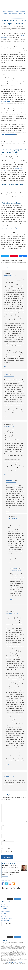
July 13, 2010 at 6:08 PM (11, 482)
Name (3, 825)
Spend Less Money (5, 920)
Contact (9, 962)
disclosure (3, 30)
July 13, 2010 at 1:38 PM (9, 376)
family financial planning (13, 52)
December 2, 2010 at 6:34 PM (10, 275)
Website (3, 840)
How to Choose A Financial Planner (10, 229)
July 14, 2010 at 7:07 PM (13, 518)
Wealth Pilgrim (14, 5)
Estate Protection (4, 915)
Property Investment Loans (6, 916)
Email (3, 833)
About (5, 962)
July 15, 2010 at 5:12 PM (15, 570)
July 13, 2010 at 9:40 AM (9, 426)
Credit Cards (4, 908)
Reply (5, 366)
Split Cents (6, 774)
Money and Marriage (5, 911)
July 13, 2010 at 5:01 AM (9, 776)
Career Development (5, 904)
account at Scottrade (6, 101)
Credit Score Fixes (5, 910)
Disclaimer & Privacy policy (18, 962)
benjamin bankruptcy (10, 480)
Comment (4, 803)
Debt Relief (3, 913)
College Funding (4, 906)
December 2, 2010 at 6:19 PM (12, 613)
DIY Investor (6, 374)
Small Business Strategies (6, 918)
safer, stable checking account (9, 134)
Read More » (5, 876)
